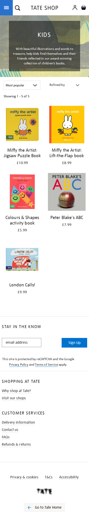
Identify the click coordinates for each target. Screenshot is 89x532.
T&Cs (49, 477)
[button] (18, 8)
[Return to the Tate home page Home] (44, 8)
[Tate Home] (44, 491)
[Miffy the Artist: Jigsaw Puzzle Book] (22, 125)
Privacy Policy (18, 364)
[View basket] (83, 8)
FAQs (6, 437)
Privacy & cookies (24, 477)
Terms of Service (46, 364)
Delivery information (18, 422)
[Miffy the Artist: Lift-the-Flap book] (67, 125)
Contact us (10, 430)
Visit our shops (14, 398)
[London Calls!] (22, 260)
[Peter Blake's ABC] (67, 192)
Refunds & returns (16, 444)
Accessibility (69, 477)
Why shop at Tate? (16, 391)
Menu (7, 7)
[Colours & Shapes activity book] (22, 192)
